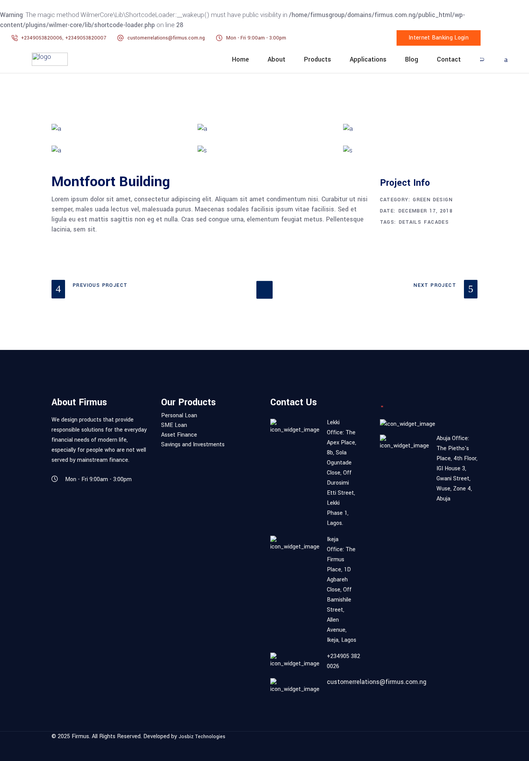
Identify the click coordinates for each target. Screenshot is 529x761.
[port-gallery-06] (410, 151)
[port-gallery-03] (410, 129)
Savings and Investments (193, 445)
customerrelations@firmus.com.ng (166, 37)
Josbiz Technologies (202, 736)
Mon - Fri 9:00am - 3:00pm (256, 37)
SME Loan (174, 425)
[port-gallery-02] (265, 129)
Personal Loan (179, 416)
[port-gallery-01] (119, 129)
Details (410, 222)
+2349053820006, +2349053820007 (64, 37)
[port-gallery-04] (119, 151)
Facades (436, 222)
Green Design (433, 199)
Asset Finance (179, 435)
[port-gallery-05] (265, 151)
